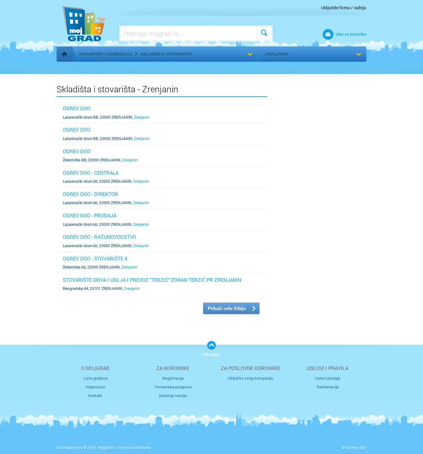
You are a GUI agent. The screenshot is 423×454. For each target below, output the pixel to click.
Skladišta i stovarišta (167, 54)
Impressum (95, 387)
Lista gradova (95, 378)
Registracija (173, 378)
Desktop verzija (173, 395)
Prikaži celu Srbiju (227, 308)
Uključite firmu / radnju (343, 8)
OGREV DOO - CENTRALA (91, 172)
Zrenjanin (276, 54)
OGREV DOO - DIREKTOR (90, 194)
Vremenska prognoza (173, 387)
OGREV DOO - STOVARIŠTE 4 (95, 258)
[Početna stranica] (64, 54)
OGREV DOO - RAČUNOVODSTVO (99, 237)
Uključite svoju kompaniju (250, 378)
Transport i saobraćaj (105, 54)
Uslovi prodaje (327, 378)
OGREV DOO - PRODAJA (89, 215)
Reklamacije (328, 387)
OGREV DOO (76, 108)
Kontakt (95, 395)
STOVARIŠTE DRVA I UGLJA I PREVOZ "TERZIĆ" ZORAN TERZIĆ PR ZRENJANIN (152, 280)
